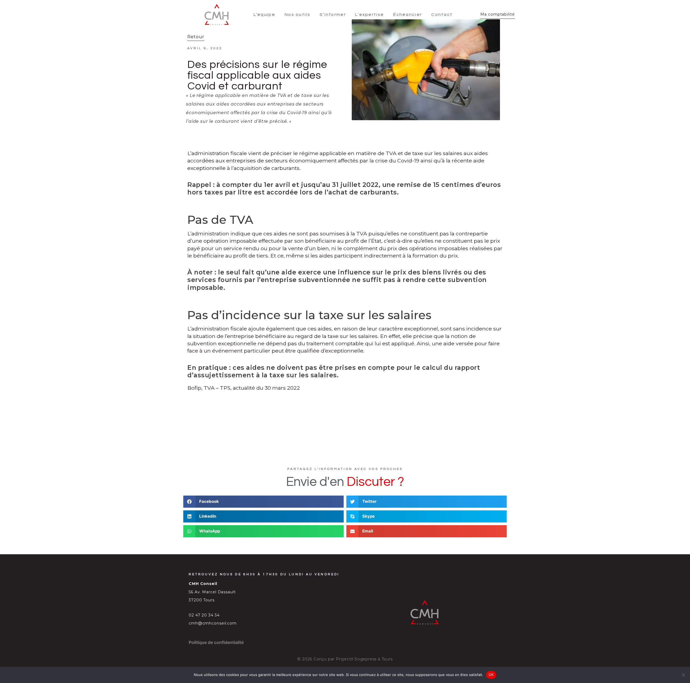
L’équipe (264, 14)
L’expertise (369, 14)
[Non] (683, 675)
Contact (442, 14)
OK (491, 674)
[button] (263, 502)
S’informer (333, 14)
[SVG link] (217, 14)
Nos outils (297, 14)
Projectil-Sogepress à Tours (364, 659)
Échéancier (407, 14)
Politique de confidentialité (216, 642)
